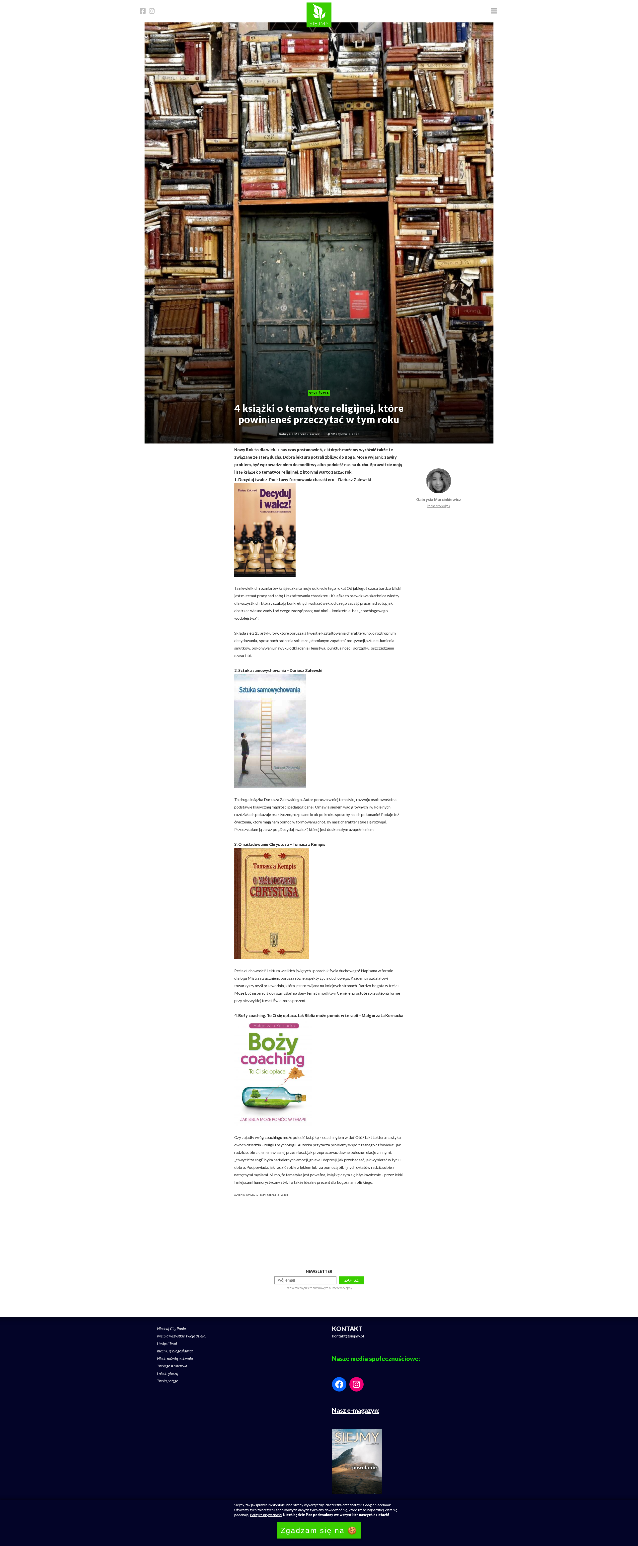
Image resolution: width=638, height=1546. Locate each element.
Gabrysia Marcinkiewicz (438, 499)
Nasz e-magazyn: (355, 1410)
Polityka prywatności (266, 1515)
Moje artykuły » (438, 506)
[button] (494, 11)
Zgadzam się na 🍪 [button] (319, 1530)
